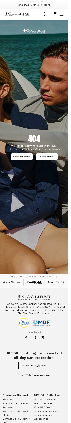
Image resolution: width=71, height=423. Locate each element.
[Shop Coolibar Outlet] (56, 282)
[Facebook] (26, 337)
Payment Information (15, 403)
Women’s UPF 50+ (44, 399)
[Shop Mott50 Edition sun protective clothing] (12, 282)
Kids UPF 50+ (42, 407)
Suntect (45, 5)
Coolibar (23, 5)
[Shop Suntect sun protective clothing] (34, 282)
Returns (7, 407)
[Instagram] (34, 337)
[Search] (44, 14)
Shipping (8, 399)
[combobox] (44, 14)
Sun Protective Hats (46, 411)
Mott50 (35, 5)
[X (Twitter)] (43, 337)
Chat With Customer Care (34, 375)
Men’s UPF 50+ (43, 403)
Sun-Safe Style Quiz (34, 365)
